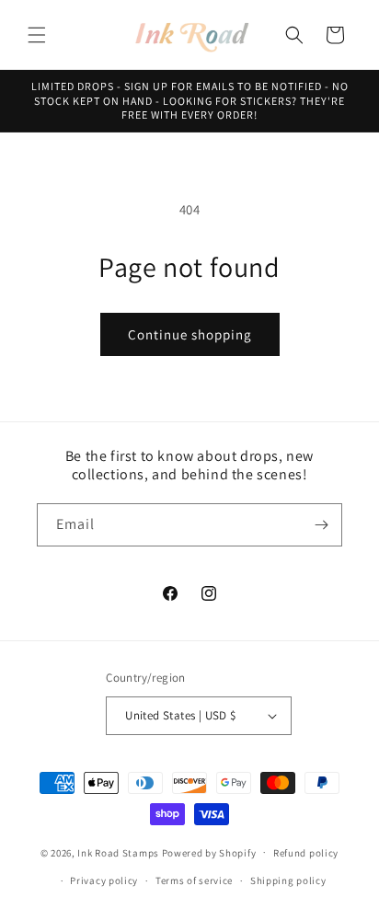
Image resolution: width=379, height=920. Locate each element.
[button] (37, 35)
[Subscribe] (321, 524)
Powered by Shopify (209, 851)
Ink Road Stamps (118, 851)
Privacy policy (104, 880)
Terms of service (194, 880)
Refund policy (306, 852)
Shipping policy (288, 880)
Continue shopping (190, 334)
